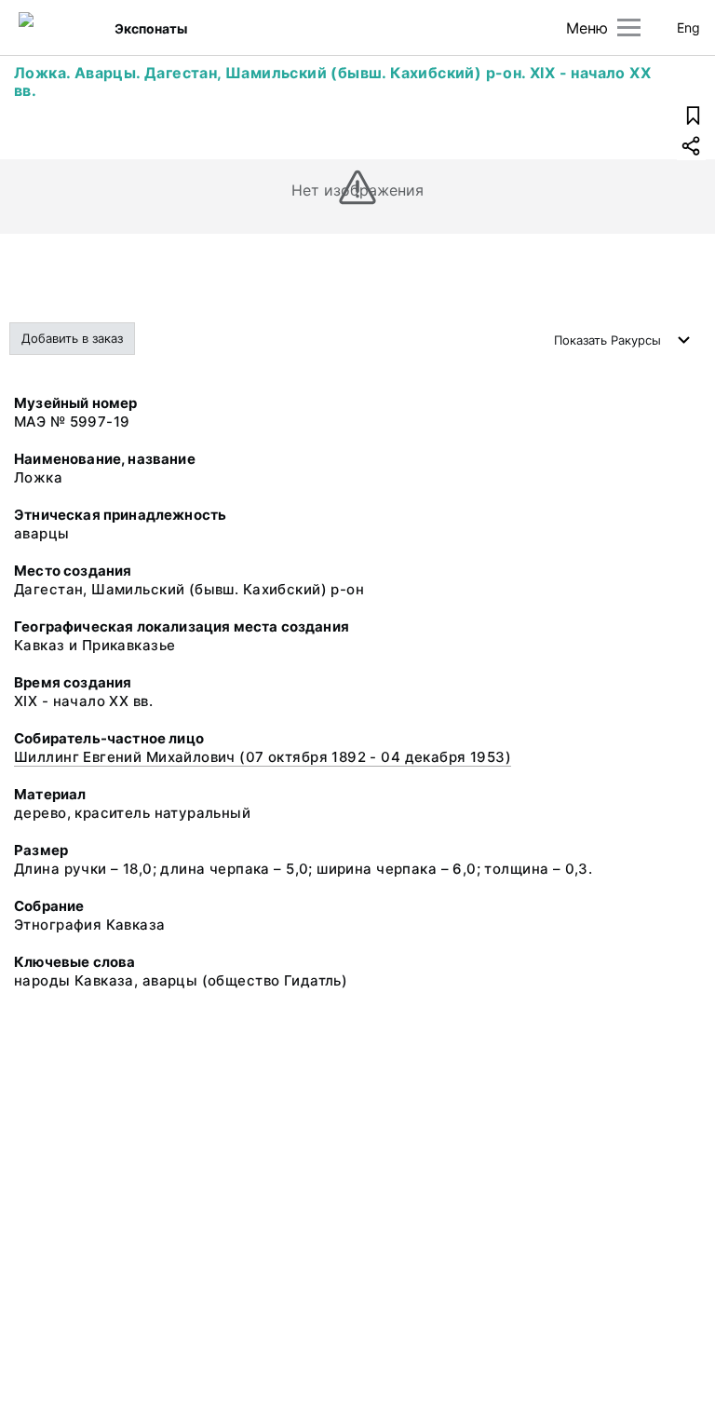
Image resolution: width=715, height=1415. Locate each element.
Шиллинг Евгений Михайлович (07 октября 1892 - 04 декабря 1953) (262, 757)
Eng (688, 27)
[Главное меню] (629, 27)
